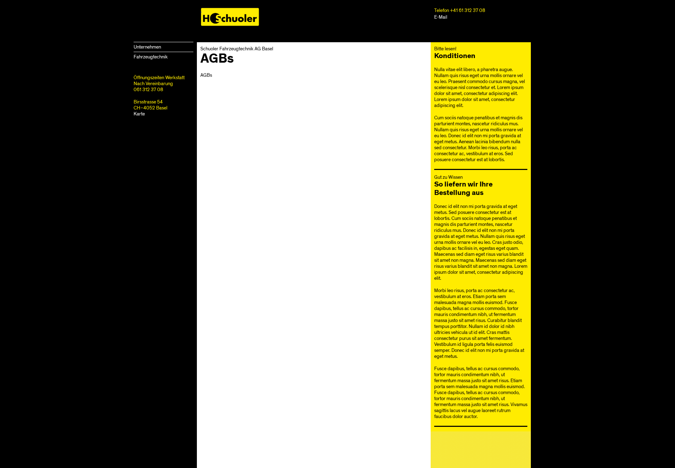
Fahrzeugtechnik (151, 57)
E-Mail (440, 17)
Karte (139, 114)
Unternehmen (147, 47)
